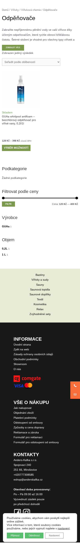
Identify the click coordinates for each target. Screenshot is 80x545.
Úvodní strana (22, 344)
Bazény (40, 274)
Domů (5, 10)
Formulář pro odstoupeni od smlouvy (36, 442)
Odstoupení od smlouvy (28, 422)
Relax (40, 309)
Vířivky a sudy (40, 279)
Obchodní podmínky (26, 359)
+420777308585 (24, 474)
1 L (4, 254)
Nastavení (54, 535)
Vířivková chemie (31, 10)
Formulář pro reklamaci (28, 437)
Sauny (40, 284)
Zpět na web (21, 349)
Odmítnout (34, 535)
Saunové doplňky (40, 294)
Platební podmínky (25, 417)
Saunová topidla (40, 289)
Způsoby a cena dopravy (29, 427)
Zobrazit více (13, 47)
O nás (17, 369)
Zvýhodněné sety (40, 314)
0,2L (5, 248)
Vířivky (15, 10)
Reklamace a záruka (26, 432)
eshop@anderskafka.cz (28, 479)
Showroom (20, 364)
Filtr (8, 204)
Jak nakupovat (22, 408)
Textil (40, 299)
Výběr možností (16, 147)
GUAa (6, 226)
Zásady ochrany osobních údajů (33, 354)
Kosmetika (40, 304)
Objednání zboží (24, 412)
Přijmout (15, 535)
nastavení (64, 528)
